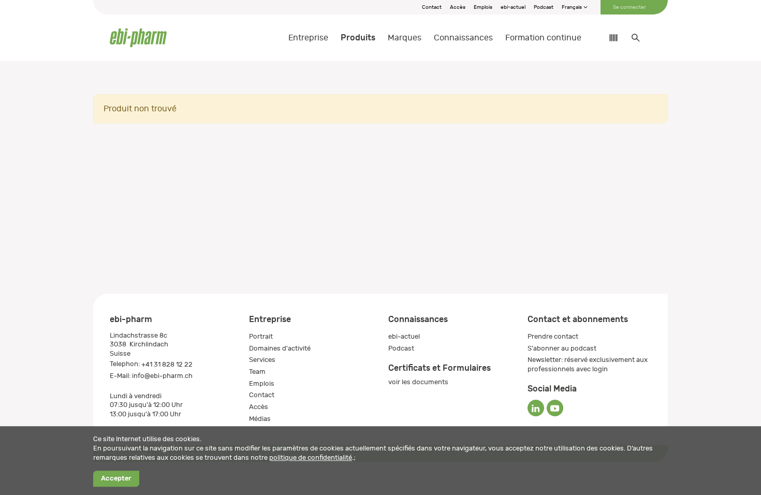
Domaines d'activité (280, 348)
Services (262, 359)
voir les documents (418, 382)
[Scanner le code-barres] (608, 38)
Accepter (116, 479)
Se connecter (629, 7)
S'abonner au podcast (562, 348)
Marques (404, 37)
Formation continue (543, 37)
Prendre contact (553, 336)
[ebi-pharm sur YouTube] (555, 408)
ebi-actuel (513, 7)
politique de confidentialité (310, 457)
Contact (432, 7)
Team (257, 371)
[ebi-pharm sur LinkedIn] (536, 408)
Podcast (543, 7)
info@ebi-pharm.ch (162, 376)
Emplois (483, 7)
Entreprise (308, 37)
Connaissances (463, 37)
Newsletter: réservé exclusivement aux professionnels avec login (588, 364)
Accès (457, 7)
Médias (260, 419)
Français (572, 7)
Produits (358, 37)
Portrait (261, 336)
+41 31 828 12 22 (167, 364)
